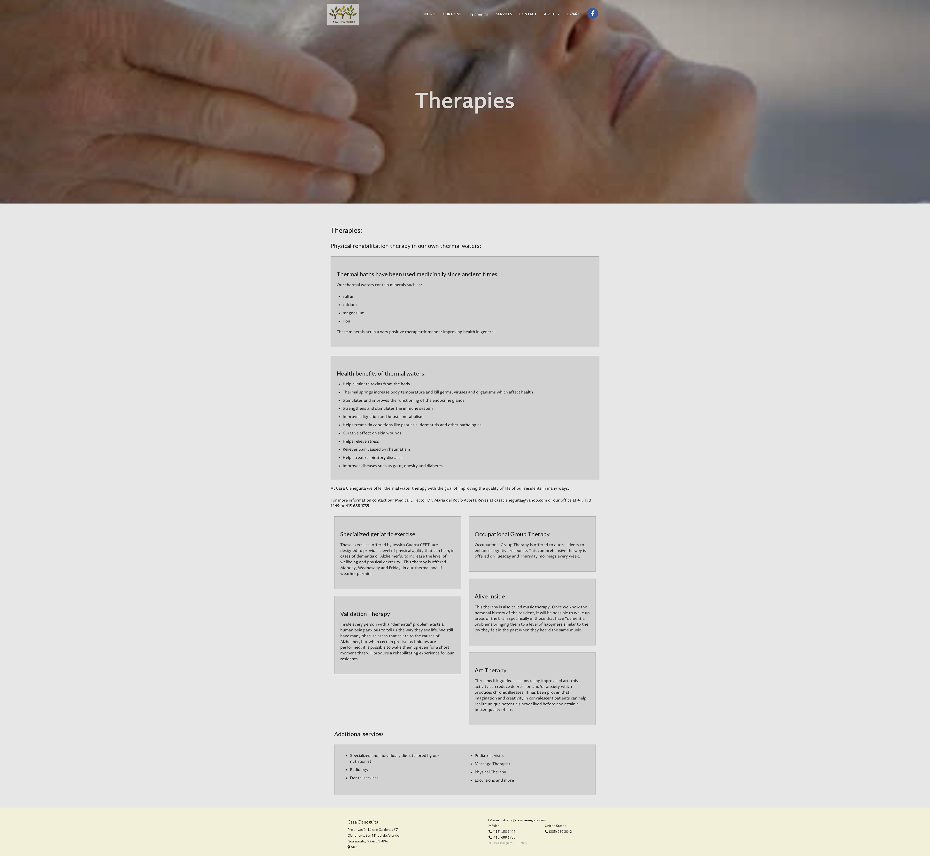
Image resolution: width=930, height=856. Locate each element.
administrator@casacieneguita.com (519, 820)
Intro (429, 14)
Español (574, 14)
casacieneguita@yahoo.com (520, 500)
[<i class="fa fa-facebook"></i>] (592, 13)
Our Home (452, 14)
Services (504, 14)
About (550, 14)
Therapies (479, 15)
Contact (528, 14)
